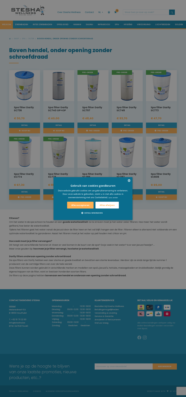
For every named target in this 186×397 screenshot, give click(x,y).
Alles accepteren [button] (80, 205)
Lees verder (113, 197)
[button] (93, 213)
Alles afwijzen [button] (107, 205)
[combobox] (129, 180)
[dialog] (93, 198)
